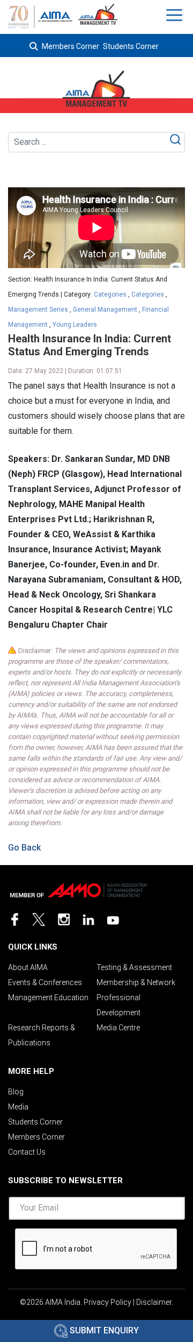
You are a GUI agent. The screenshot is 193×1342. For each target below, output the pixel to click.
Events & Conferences (45, 982)
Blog (16, 1091)
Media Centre (118, 1027)
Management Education (48, 997)
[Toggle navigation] (175, 15)
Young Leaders (75, 324)
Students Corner (131, 46)
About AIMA (28, 967)
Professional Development (118, 1005)
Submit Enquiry (103, 1330)
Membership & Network (135, 982)
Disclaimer (154, 1302)
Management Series (38, 309)
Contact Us (27, 1152)
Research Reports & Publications (41, 1035)
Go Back (24, 847)
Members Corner (70, 46)
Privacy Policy (107, 1302)
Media (18, 1106)
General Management (105, 309)
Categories (110, 294)
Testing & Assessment (134, 967)
